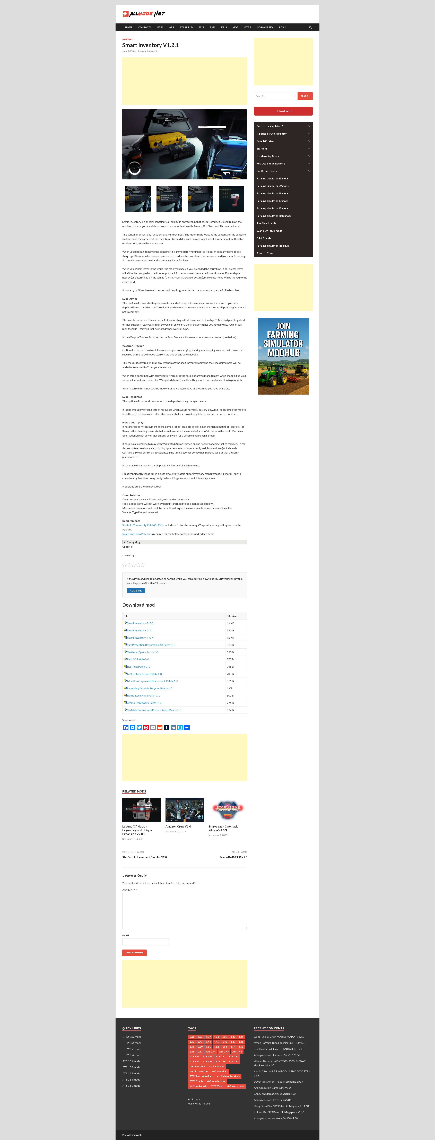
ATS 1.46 (211, 1051)
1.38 (216, 1036)
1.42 (192, 1041)
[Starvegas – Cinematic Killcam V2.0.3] (227, 822)
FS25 (201, 27)
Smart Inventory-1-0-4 (140, 637)
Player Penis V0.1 (282, 1099)
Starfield (186, 27)
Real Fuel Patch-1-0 (138, 666)
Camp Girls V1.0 (281, 1087)
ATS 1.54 (194, 1061)
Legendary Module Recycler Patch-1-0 (149, 688)
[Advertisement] (184, 81)
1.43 (200, 1041)
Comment (129, 890)
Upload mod (283, 111)
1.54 (233, 1046)
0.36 (192, 1036)
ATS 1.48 (237, 1051)
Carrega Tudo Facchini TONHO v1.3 (283, 1042)
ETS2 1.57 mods (132, 1036)
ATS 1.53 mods (131, 1085)
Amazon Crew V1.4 (178, 826)
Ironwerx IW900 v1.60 (285, 1118)
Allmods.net (134, 1134)
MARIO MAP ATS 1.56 (290, 1036)
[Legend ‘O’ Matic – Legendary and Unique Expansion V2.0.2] (141, 822)
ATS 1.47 (224, 1051)
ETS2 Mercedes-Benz (201, 1076)
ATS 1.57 (234, 1061)
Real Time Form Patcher (136, 533)
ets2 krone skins (199, 1071)
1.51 (208, 1046)
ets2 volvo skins (235, 1086)
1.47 (233, 1041)
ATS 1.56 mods (131, 1067)
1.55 (241, 1046)
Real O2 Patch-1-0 (138, 659)
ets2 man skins (220, 1071)
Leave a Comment (147, 51)
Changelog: (134, 542)
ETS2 (160, 27)
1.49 (192, 1046)
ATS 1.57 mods (131, 1061)
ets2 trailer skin (198, 1086)
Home (129, 27)
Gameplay (127, 39)
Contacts (145, 27)
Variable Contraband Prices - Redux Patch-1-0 (154, 710)
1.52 (216, 1046)
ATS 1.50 (207, 1056)
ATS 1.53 (234, 1056)
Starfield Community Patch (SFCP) (142, 525)
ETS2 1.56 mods (132, 1042)
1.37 (208, 1036)
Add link (136, 590)
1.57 (200, 1051)
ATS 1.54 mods (131, 1079)
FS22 (212, 27)
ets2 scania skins (216, 1081)
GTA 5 (247, 27)
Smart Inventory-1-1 (139, 630)
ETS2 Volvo (217, 1086)
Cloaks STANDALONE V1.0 (287, 1048)
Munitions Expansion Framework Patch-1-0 (152, 681)
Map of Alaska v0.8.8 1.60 (280, 1093)
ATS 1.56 (220, 1061)
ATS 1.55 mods (131, 1073)
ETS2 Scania (196, 1081)
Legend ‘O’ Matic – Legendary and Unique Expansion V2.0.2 (137, 830)
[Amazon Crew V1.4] (185, 822)
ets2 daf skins (216, 1066)
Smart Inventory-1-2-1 (140, 623)
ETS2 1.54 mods (132, 1055)
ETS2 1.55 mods (132, 1048)
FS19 (224, 27)
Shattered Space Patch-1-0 (142, 652)
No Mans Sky (265, 27)
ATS (171, 27)
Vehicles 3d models (199, 1103)
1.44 (208, 1041)
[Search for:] (283, 96)
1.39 (224, 1036)
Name (125, 935)
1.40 (233, 1036)
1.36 (200, 1036)
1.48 (241, 1041)
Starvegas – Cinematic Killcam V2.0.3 (223, 828)
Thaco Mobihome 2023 (289, 1081)
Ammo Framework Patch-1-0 (144, 702)
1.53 (224, 1046)
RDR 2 (282, 27)
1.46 (224, 1041)
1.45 (216, 1041)
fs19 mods (194, 1099)
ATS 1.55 (207, 1061)
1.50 (200, 1046)
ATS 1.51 (220, 1056)
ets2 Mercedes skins (228, 1076)
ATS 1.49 (194, 1056)
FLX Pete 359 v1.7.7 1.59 (286, 1055)
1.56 (192, 1051)
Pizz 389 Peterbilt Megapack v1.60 (288, 1106)
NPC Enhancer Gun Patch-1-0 (144, 673)
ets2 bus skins (197, 1066)
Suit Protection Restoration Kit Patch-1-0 (151, 644)
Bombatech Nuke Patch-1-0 (143, 695)
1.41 (241, 1036)
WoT (236, 27)
